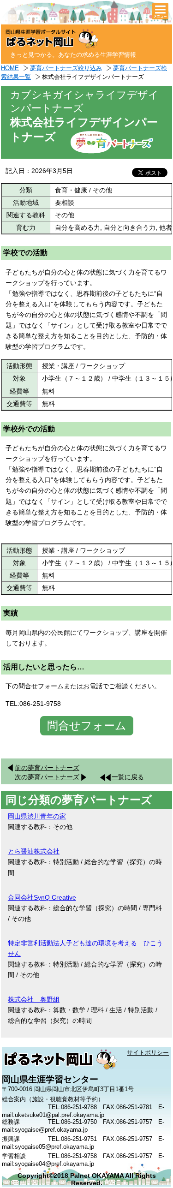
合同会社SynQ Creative (42, 897)
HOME (10, 68)
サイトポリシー (148, 1052)
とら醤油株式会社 (34, 851)
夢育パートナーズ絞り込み (66, 68)
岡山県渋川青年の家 (37, 816)
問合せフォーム (86, 725)
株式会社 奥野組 (34, 999)
